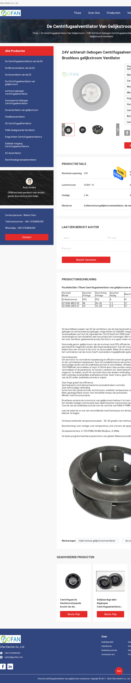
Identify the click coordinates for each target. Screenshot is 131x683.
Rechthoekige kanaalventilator (20, 159)
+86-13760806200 (34, 221)
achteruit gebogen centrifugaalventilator (16, 92)
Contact (26, 237)
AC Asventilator (13, 153)
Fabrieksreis (106, 646)
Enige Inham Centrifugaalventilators (23, 137)
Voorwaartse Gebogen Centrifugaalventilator (16, 102)
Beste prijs (74, 614)
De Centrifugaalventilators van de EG (24, 61)
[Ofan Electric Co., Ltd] (10, 12)
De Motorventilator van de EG (20, 68)
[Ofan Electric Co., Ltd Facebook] (127, 133)
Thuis (35, 33)
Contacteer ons (108, 654)
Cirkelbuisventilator (15, 116)
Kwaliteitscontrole (109, 650)
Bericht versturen (86, 259)
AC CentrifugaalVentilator (18, 123)
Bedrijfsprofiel (107, 642)
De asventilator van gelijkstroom (21, 110)
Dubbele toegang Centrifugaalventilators (17, 145)
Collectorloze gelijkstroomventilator (97, 540)
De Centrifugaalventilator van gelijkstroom (63, 33)
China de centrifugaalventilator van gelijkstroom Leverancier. (64, 679)
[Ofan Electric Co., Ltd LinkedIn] (10, 666)
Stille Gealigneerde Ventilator (20, 130)
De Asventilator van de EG (18, 74)
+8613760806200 (26, 228)
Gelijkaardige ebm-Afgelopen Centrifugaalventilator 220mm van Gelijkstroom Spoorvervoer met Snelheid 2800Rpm (110, 603)
